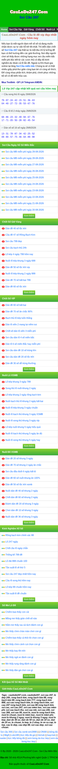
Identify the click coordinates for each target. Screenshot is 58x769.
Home (4, 29)
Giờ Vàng (29, 29)
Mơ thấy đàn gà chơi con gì (19, 670)
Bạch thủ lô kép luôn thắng (18, 318)
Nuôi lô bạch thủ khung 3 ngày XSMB (24, 414)
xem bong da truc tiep (39, 738)
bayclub (51, 735)
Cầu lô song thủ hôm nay (17, 580)
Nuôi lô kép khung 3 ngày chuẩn (21, 408)
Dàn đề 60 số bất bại (15, 305)
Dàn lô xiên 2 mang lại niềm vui (21, 324)
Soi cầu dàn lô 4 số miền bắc (19, 337)
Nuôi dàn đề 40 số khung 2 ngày (21, 491)
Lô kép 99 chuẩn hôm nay (18, 587)
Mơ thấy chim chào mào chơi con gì (23, 631)
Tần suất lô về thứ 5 (15, 567)
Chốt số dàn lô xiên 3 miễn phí (20, 331)
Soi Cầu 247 (29, 17)
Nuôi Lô (50, 29)
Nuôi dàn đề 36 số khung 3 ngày (21, 517)
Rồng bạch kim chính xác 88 (19, 535)
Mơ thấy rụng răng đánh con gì (20, 664)
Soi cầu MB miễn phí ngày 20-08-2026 (24, 210)
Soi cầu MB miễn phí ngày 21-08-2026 (24, 203)
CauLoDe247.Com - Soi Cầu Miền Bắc (38, 751)
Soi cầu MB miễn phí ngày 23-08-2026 (24, 190)
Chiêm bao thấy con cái (17, 612)
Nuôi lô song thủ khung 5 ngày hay (22, 440)
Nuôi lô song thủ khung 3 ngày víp (22, 420)
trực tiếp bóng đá (16, 738)
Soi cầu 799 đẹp (13, 241)
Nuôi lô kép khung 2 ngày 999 (20, 273)
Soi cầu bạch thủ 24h (16, 248)
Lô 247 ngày (11, 542)
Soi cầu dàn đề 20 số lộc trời (19, 357)
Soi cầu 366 (6, 732)
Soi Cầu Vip (15, 29)
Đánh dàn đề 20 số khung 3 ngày (22, 504)
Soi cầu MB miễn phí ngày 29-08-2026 (24, 151)
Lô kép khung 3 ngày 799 (18, 382)
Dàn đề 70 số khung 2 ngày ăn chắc (23, 465)
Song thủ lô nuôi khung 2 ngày (20, 388)
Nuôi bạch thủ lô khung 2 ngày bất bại (24, 401)
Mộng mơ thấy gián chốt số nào (21, 618)
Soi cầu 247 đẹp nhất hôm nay (20, 574)
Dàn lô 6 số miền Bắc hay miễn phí (22, 344)
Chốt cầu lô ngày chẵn (16, 548)
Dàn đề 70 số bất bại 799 (18, 280)
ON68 (44, 732)
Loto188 (15, 735)
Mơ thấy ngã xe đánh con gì (19, 657)
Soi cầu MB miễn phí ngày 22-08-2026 (24, 197)
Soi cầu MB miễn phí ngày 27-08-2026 (24, 164)
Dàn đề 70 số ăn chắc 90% (18, 311)
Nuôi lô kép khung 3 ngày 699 (20, 261)
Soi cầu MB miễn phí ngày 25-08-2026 (24, 177)
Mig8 (6, 735)
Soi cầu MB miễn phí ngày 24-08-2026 (24, 184)
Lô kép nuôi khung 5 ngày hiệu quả (23, 427)
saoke (3, 738)
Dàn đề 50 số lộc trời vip (17, 267)
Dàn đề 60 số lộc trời (15, 286)
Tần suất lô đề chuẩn (15, 593)
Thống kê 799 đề (13, 554)
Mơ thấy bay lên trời (15, 651)
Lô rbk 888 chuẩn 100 (16, 561)
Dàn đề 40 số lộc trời (15, 228)
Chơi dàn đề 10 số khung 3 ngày (21, 510)
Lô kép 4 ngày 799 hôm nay (19, 254)
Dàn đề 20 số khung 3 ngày (19, 458)
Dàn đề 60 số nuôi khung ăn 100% (22, 478)
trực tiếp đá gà (28, 735)
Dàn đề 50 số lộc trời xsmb (18, 484)
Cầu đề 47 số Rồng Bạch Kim (20, 235)
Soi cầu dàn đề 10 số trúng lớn (20, 350)
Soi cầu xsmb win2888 (25, 732)
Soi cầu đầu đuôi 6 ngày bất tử (20, 471)
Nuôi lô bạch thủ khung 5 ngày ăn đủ (23, 433)
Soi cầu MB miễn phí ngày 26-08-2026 (24, 171)
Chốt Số (40, 29)
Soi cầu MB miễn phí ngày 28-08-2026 (24, 158)
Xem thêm (29, 216)
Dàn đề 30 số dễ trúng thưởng (20, 363)
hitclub (41, 735)
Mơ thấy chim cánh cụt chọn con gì (22, 644)
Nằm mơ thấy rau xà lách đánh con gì (24, 625)
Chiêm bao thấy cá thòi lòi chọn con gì (24, 638)
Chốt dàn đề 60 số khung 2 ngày (21, 497)
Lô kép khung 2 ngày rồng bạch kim (23, 395)
